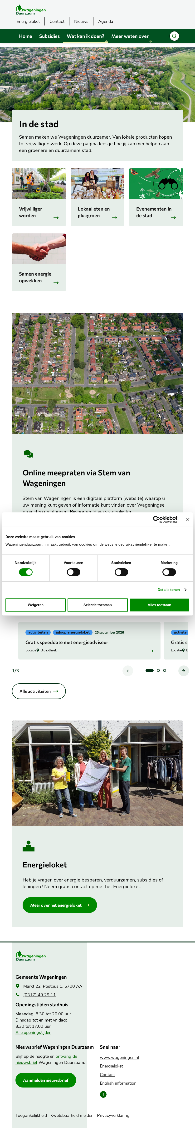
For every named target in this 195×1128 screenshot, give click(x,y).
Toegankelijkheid (31, 1115)
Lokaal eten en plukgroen (94, 212)
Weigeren (36, 605)
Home (25, 36)
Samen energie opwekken (35, 277)
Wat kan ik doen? (85, 36)
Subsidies (49, 36)
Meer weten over (130, 36)
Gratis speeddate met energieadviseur (66, 642)
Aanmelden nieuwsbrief (45, 1080)
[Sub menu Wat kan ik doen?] (106, 41)
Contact (56, 21)
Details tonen (169, 590)
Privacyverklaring (113, 1115)
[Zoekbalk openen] (174, 36)
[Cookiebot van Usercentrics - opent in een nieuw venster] (156, 519)
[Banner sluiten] (188, 519)
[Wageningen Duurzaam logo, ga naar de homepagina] (48, 9)
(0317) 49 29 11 (39, 995)
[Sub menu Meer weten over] (150, 41)
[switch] (73, 572)
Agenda (105, 21)
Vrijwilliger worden (30, 212)
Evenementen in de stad (154, 212)
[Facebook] (103, 1094)
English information (118, 1083)
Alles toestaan (159, 605)
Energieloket (28, 21)
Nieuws (81, 21)
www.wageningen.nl (119, 1057)
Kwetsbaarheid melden (71, 1115)
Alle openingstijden (33, 1032)
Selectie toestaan (97, 605)
